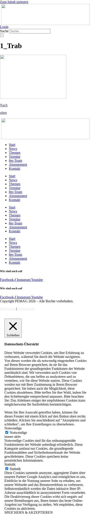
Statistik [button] (9, 464)
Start (12, 145)
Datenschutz (26, 308)
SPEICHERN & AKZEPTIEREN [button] (28, 512)
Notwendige (18, 432)
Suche (4, 31)
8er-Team (15, 160)
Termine (14, 156)
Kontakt (14, 168)
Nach (4, 105)
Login (4, 27)
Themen (14, 152)
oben (3, 113)
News (13, 148)
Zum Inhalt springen (14, 2)
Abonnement (18, 164)
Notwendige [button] (13, 428)
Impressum (7, 308)
